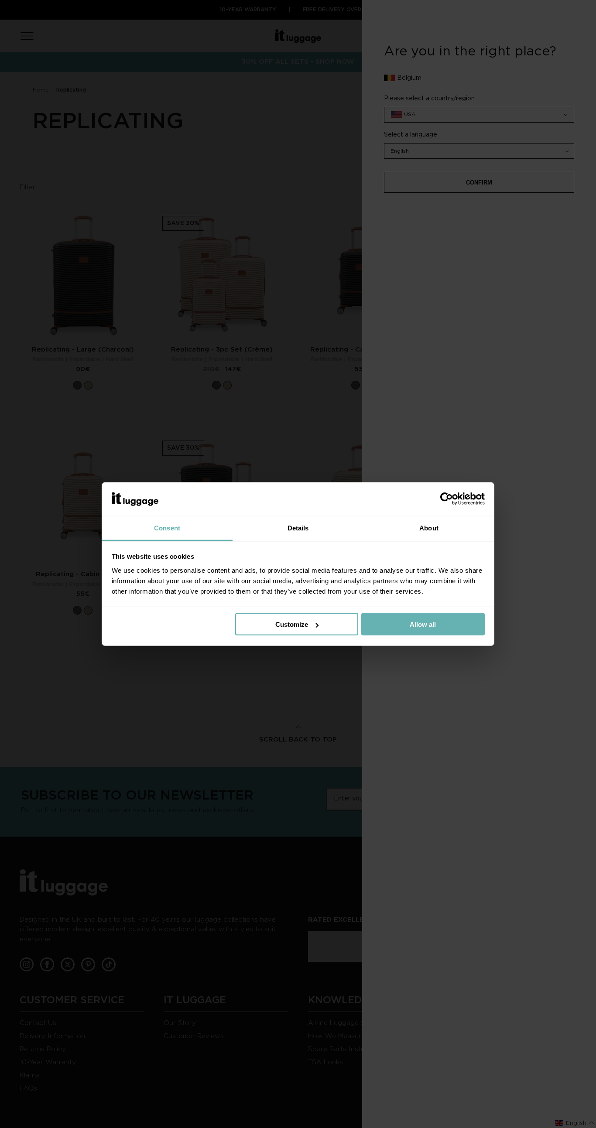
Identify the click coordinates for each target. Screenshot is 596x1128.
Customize (291, 624)
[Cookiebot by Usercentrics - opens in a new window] (446, 499)
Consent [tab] (167, 527)
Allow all (423, 624)
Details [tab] (298, 527)
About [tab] (428, 527)
